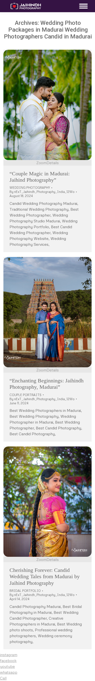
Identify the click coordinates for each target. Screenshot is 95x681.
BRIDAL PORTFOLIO (25, 591)
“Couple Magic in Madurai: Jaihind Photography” (40, 176)
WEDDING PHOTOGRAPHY (30, 187)
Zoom (41, 162)
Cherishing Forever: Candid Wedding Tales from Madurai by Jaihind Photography (45, 576)
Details (53, 162)
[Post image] (47, 105)
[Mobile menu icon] (82, 6)
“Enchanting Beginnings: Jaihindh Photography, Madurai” (47, 384)
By (42, 192)
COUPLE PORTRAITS (25, 395)
